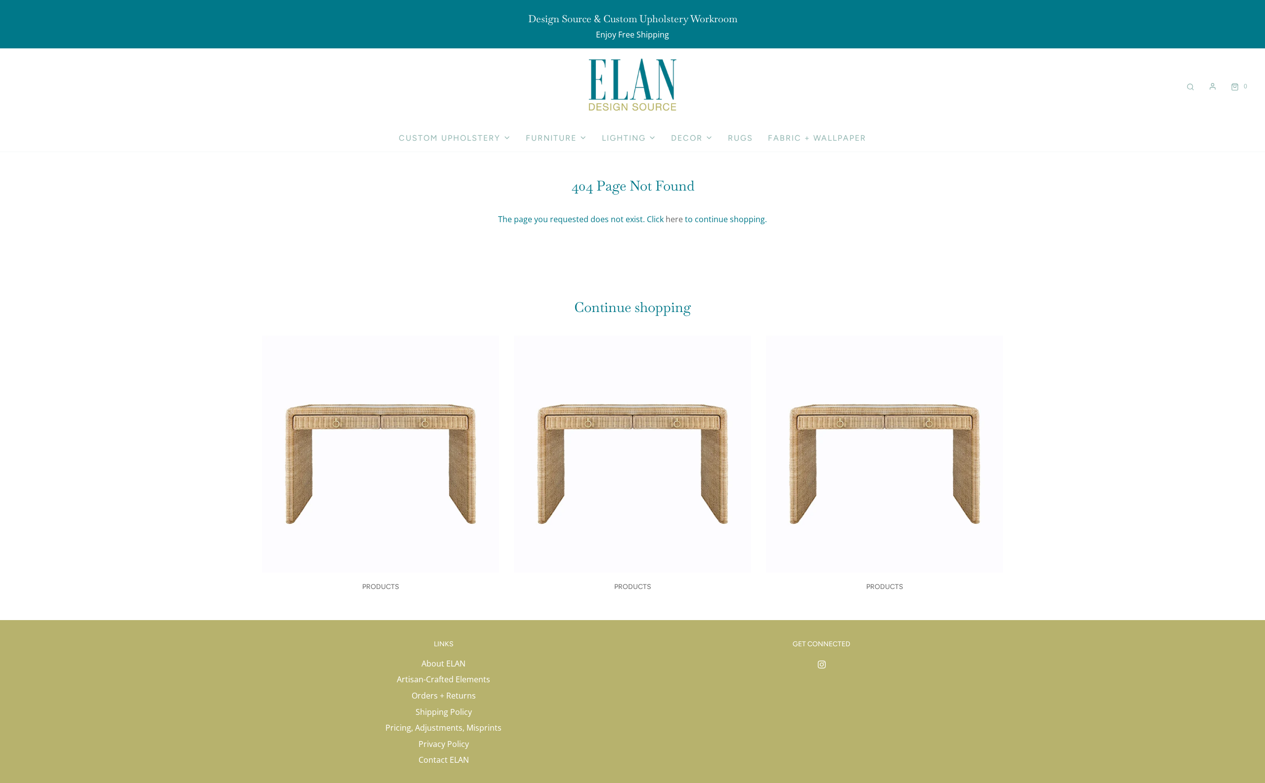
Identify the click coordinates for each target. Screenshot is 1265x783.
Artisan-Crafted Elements (443, 679)
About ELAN (443, 663)
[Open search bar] (1190, 86)
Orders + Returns (444, 695)
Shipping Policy (444, 711)
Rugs (740, 138)
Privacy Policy (444, 744)
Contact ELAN (444, 759)
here (674, 219)
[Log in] (1213, 86)
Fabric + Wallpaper (817, 138)
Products (380, 587)
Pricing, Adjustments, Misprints (443, 727)
